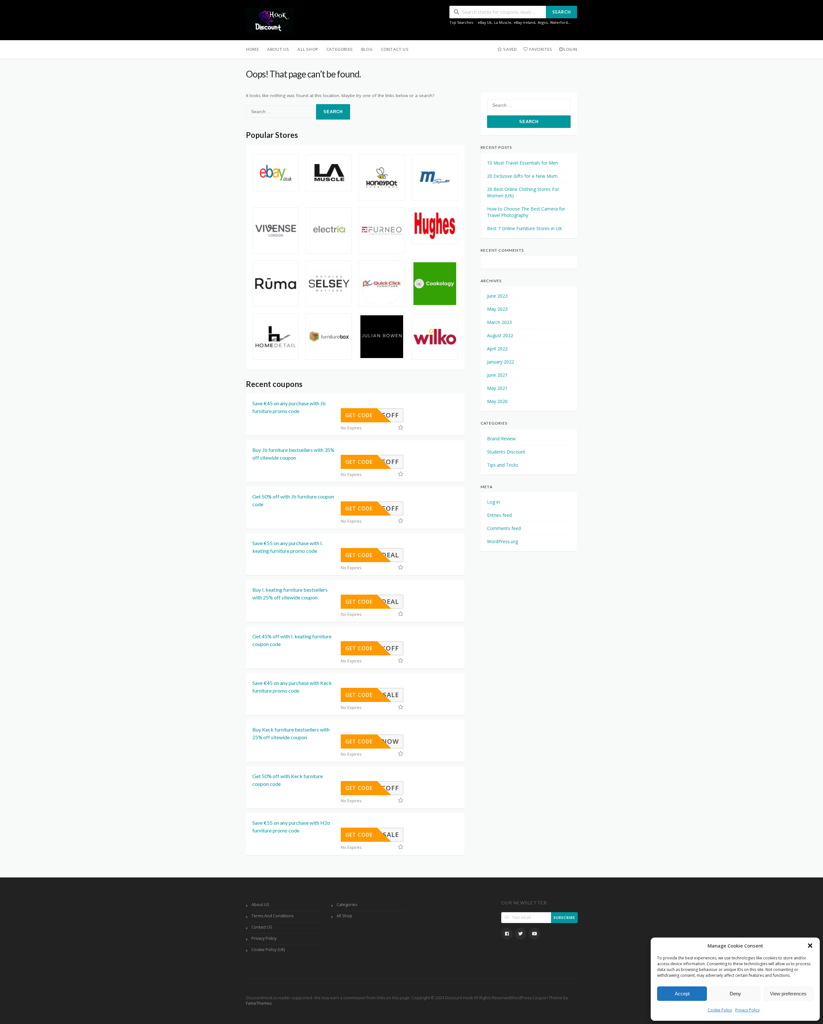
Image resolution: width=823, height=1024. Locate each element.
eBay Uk (485, 22)
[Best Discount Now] (270, 21)
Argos (542, 22)
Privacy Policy (747, 1010)
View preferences (788, 993)
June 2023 (497, 296)
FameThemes (259, 1003)
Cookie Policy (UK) (268, 949)
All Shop (307, 49)
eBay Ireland (524, 22)
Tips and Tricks (502, 465)
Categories (339, 49)
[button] (810, 945)
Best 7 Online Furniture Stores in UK (524, 228)
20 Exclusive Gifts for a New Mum (522, 176)
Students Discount (506, 452)
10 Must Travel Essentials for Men (522, 163)
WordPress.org (502, 541)
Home (252, 49)
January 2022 (500, 362)
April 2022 (497, 349)
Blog (367, 49)
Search (561, 11)
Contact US (395, 49)
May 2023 (497, 309)
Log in (493, 502)
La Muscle (502, 22)
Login (570, 49)
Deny (735, 993)
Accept (682, 993)
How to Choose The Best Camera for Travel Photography (526, 212)
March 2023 (499, 322)
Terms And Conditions (272, 916)
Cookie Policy (720, 1010)
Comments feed (504, 528)
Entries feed (499, 515)
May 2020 (497, 401)
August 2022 (500, 335)
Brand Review (501, 439)
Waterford (559, 22)
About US (278, 49)
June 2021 (497, 375)
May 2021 (497, 388)
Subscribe (564, 917)
